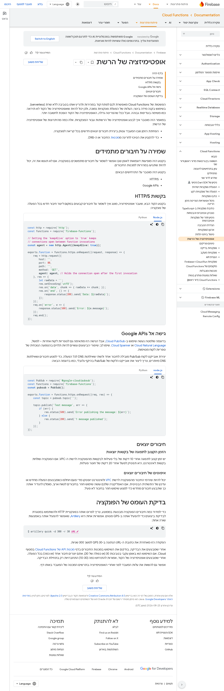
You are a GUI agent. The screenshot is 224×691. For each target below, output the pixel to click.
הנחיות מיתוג (57, 649)
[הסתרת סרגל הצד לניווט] (181, 684)
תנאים (169, 683)
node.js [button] (157, 370)
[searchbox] (200, 34)
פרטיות (159, 683)
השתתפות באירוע (108, 649)
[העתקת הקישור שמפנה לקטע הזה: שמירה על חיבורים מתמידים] (92, 152)
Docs (156, 4)
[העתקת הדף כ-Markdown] (81, 62)
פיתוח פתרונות (179, 4)
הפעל (124, 22)
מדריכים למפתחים (163, 627)
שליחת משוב (35, 62)
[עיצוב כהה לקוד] (157, 224)
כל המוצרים (46, 669)
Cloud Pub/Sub (115, 341)
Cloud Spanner (120, 345)
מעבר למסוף (24, 4)
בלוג (40, 4)
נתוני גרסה (58, 643)
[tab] (158, 217)
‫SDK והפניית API (164, 632)
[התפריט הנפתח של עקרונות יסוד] (178, 22)
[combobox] (101, 4)
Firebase (161, 52)
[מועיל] (31, 52)
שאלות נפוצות (56, 655)
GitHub (169, 649)
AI (170, 22)
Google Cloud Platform (72, 669)
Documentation (207, 15)
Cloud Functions (175, 15)
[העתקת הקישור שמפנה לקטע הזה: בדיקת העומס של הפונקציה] (92, 503)
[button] (203, 55)
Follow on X (112, 638)
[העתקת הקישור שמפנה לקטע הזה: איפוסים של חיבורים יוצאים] (120, 473)
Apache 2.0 (56, 595)
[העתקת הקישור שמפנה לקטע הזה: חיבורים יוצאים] (133, 445)
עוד (139, 4)
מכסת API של (55, 549)
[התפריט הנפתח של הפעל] (117, 22)
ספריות (169, 643)
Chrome (112, 669)
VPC (108, 480)
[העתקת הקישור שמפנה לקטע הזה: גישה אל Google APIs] (117, 334)
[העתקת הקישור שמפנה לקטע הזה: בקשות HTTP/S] (131, 196)
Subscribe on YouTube (106, 643)
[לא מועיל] (26, 52)
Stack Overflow (55, 632)
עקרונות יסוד (190, 22)
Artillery (75, 516)
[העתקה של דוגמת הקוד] (163, 224)
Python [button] (143, 217)
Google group (56, 638)
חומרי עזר (104, 22)
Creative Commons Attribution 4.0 (107, 595)
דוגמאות (87, 22)
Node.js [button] (157, 217)
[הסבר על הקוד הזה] (151, 224)
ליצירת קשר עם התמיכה (51, 627)
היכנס (7, 4)
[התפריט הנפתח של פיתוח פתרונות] (166, 4)
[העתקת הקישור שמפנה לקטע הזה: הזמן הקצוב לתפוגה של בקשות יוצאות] (102, 452)
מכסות (115, 137)
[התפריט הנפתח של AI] (164, 22)
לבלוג (115, 627)
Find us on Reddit (108, 632)
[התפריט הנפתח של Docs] (148, 4)
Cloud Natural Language (150, 345)
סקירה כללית (212, 22)
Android (128, 669)
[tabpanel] (95, 273)
